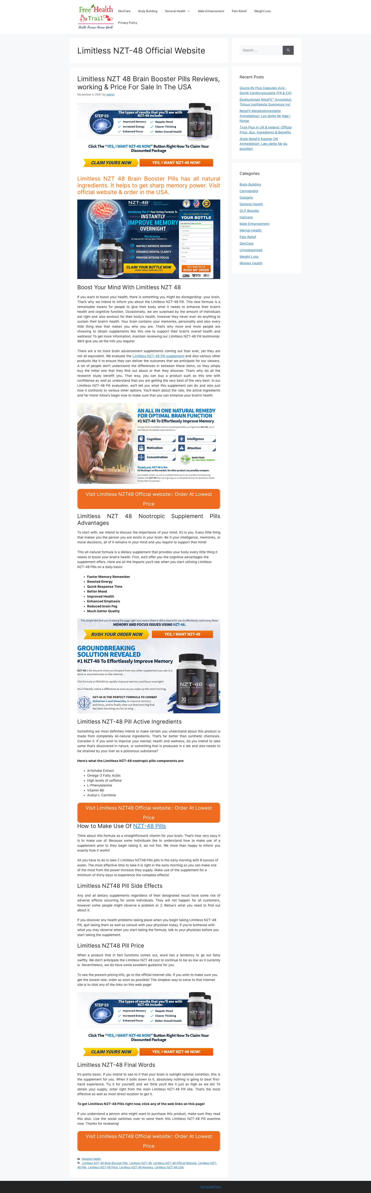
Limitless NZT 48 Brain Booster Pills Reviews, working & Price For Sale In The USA (148, 83)
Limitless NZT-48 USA (169, 1167)
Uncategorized (251, 250)
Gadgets (246, 198)
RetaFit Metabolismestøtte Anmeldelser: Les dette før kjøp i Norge (265, 116)
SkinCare (124, 11)
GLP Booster (249, 211)
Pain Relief (239, 11)
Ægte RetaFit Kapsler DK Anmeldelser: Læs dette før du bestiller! (263, 144)
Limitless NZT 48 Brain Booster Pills (105, 1163)
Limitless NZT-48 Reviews (136, 1167)
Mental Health (250, 230)
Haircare (246, 217)
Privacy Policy (127, 23)
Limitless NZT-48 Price (103, 1167)
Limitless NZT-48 (140, 1163)
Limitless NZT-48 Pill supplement (158, 356)
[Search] (288, 50)
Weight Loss (262, 11)
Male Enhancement (211, 11)
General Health (175, 11)
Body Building (147, 11)
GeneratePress (211, 1187)
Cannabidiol (249, 191)
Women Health (251, 263)
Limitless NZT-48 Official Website (175, 1163)
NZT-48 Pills (149, 826)
